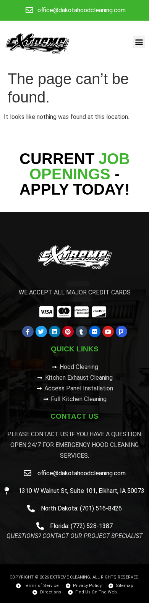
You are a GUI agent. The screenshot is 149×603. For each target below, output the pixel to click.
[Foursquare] (121, 331)
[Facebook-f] (28, 331)
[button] (139, 42)
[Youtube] (108, 331)
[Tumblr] (81, 331)
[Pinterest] (68, 331)
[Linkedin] (54, 331)
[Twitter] (41, 331)
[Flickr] (94, 331)
